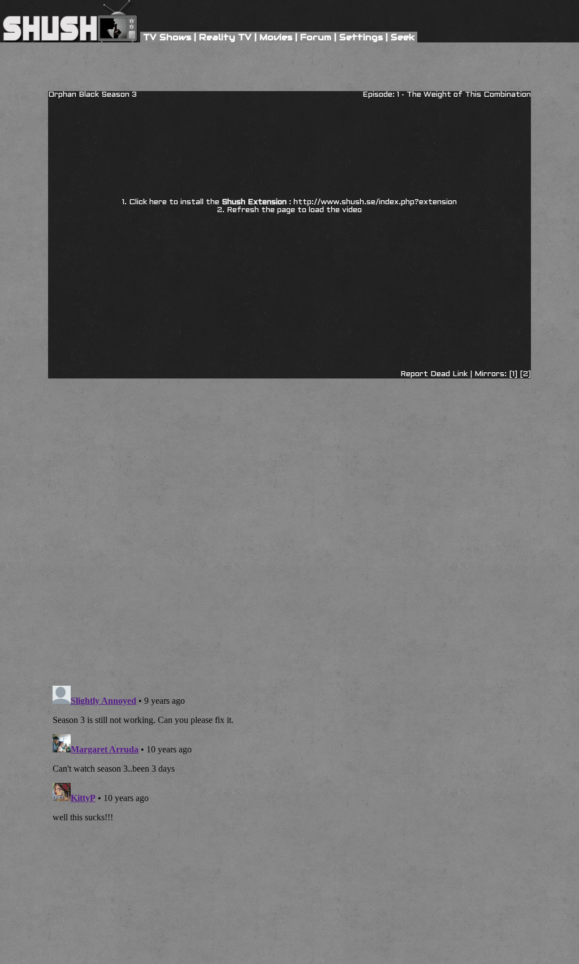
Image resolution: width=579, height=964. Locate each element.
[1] (513, 374)
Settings (361, 37)
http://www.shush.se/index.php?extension (375, 202)
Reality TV (225, 37)
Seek (402, 37)
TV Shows (167, 37)
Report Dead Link (434, 374)
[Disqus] (289, 436)
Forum (315, 37)
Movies (276, 37)
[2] (525, 374)
